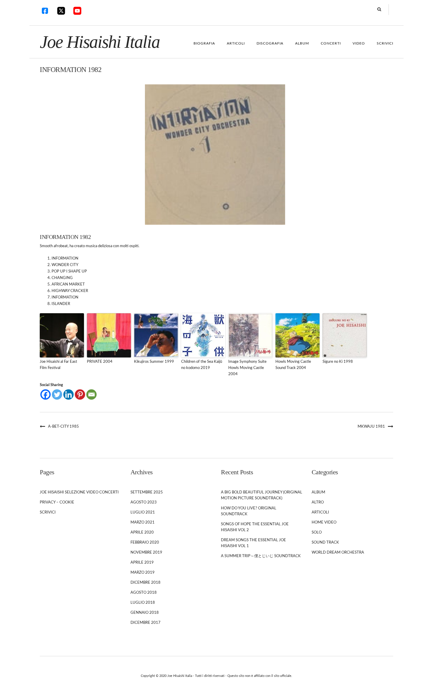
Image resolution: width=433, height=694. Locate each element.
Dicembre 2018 (145, 583)
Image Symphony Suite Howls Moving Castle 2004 (247, 368)
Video (359, 43)
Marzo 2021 (142, 522)
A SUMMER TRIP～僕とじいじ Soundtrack (261, 556)
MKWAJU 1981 (371, 427)
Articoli (236, 43)
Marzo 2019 (142, 573)
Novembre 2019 (146, 552)
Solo (317, 532)
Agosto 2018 (143, 593)
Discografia (270, 43)
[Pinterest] (80, 394)
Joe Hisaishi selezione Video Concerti (79, 492)
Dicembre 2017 (145, 623)
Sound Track (325, 542)
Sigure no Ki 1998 (338, 362)
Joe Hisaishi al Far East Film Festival (58, 365)
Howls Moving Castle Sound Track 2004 (293, 365)
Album (302, 43)
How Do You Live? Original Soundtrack (248, 511)
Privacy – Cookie (57, 502)
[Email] (91, 394)
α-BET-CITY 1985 (63, 427)
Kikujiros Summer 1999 (154, 362)
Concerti (331, 43)
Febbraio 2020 (144, 542)
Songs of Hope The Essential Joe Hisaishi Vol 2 (255, 527)
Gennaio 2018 (144, 613)
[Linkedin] (68, 394)
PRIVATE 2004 (100, 362)
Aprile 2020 (142, 532)
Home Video (324, 522)
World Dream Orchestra (338, 552)
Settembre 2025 (146, 492)
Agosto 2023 (143, 502)
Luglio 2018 (142, 603)
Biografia (204, 43)
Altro (318, 502)
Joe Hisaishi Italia (100, 42)
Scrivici (385, 43)
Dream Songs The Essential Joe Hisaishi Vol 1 (253, 543)
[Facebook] (45, 394)
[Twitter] (57, 394)
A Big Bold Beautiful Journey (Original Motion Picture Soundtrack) (261, 495)
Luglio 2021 (142, 512)
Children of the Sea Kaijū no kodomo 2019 (201, 365)
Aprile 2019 (142, 563)
